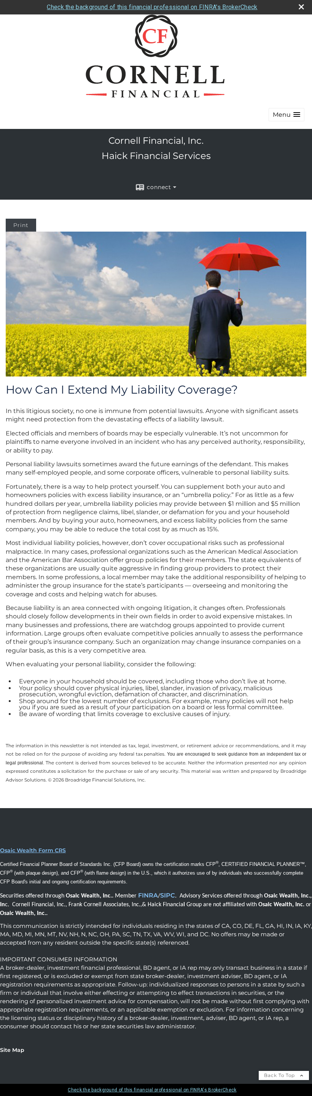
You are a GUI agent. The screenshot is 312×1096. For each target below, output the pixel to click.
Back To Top (280, 1075)
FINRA (148, 895)
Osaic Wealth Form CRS (33, 850)
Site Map (12, 1050)
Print (21, 225)
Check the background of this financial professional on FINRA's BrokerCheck (152, 7)
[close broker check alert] (301, 7)
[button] (286, 114)
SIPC (167, 895)
